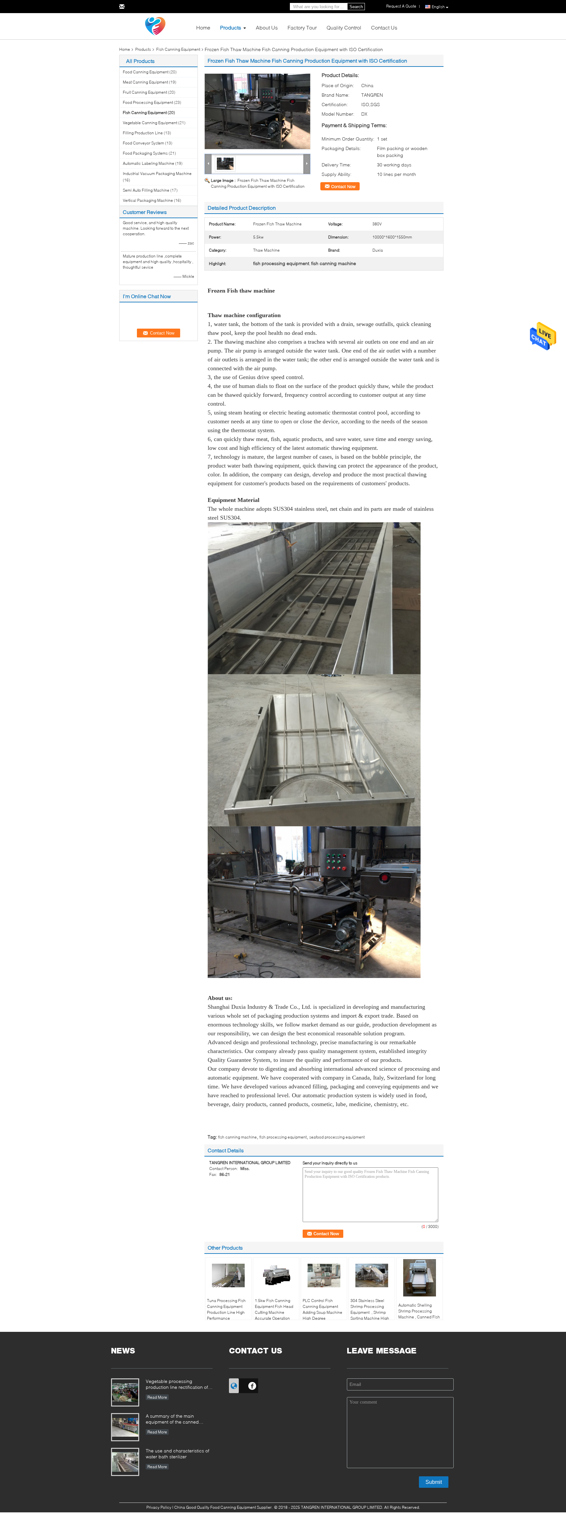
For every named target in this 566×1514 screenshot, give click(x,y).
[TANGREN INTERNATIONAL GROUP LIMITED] (155, 25)
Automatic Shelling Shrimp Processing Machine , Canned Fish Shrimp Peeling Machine (419, 1317)
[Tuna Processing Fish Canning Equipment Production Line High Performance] (228, 1275)
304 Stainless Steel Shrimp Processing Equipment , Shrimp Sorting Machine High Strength (369, 1312)
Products (230, 27)
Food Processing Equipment (148, 102)
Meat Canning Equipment (145, 82)
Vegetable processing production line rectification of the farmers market (177, 1384)
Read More (157, 1397)
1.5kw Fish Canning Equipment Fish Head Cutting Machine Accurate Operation (274, 1309)
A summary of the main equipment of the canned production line (172, 1419)
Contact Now (343, 186)
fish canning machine (237, 1137)
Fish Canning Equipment (178, 49)
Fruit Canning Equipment (145, 92)
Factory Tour (302, 27)
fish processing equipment (283, 1137)
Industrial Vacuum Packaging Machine (157, 173)
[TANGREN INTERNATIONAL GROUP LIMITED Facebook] (252, 1385)
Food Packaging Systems (145, 153)
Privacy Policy (158, 1507)
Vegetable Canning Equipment (150, 122)
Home (203, 27)
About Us (267, 27)
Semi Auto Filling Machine (146, 190)
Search (356, 6)
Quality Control (344, 27)
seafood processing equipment (337, 1137)
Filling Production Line (143, 132)
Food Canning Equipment (145, 71)
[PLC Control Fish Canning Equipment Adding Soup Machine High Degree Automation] (324, 1275)
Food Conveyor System (143, 143)
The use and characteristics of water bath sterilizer (177, 1453)
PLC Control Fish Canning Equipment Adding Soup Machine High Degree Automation (322, 1312)
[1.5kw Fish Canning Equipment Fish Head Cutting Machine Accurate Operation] (276, 1275)
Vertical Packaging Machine (148, 200)
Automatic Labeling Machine (148, 163)
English (438, 6)
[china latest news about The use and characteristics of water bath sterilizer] (125, 1462)
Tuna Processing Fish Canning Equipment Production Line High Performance (226, 1309)
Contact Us (384, 27)
